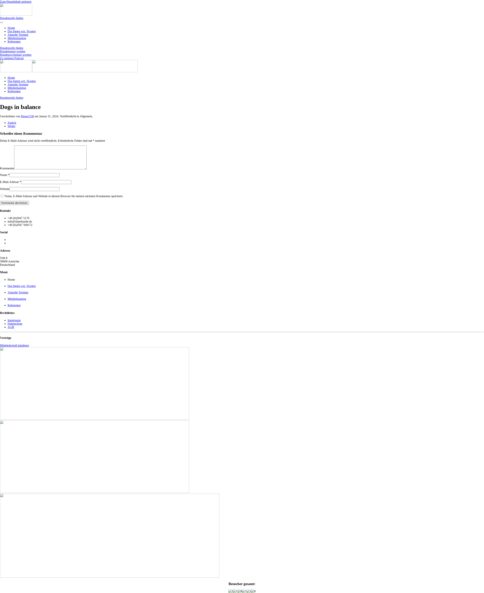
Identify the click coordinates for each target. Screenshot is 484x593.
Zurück (12, 122)
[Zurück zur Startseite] (16, 14)
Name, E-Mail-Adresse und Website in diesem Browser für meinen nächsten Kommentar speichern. (63, 196)
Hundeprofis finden (11, 18)
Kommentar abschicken (14, 203)
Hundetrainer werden (12, 51)
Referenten (14, 41)
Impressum (14, 320)
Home (11, 28)
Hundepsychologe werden (15, 54)
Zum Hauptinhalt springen (15, 1)
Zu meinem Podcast (12, 58)
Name (4, 175)
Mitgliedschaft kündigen (14, 345)
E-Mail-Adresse (10, 182)
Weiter (11, 126)
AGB (11, 327)
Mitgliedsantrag (17, 38)
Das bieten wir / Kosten (22, 31)
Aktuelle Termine (18, 34)
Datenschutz (15, 323)
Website (4, 189)
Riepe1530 (27, 116)
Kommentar (7, 168)
